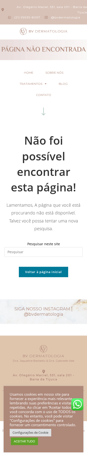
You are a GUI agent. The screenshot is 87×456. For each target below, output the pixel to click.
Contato (43, 95)
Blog (63, 84)
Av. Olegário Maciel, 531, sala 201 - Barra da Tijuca (43, 377)
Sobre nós (54, 72)
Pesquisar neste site (43, 244)
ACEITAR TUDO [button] (24, 441)
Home (28, 72)
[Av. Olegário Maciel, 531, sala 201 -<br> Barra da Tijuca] (43, 371)
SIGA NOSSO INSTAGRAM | (43, 311)
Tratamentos (31, 84)
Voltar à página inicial (43, 272)
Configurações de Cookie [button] (30, 432)
